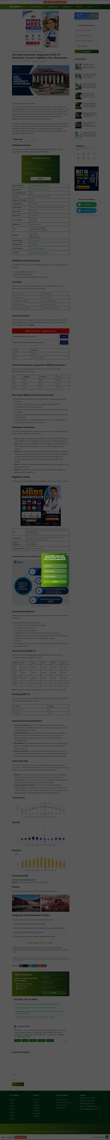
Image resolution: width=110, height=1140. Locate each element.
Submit (55, 581)
